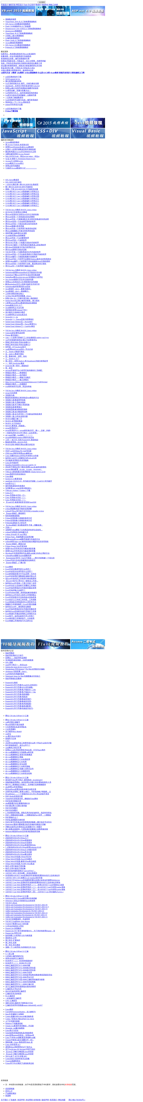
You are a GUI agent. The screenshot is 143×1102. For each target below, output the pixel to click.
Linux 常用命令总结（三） (15, 495)
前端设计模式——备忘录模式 (17, 380)
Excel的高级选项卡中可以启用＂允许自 (20, 574)
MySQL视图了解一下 (13, 419)
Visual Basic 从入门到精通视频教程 (19, 33)
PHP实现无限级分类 (13, 801)
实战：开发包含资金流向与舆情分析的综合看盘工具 (21, 63)
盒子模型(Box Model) (13, 731)
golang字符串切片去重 (14, 104)
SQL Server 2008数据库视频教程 (17, 24)
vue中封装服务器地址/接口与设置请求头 (21, 340)
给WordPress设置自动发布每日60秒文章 (20, 789)
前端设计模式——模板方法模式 (17, 377)
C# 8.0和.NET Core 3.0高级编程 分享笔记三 (22, 199)
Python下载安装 (11, 111)
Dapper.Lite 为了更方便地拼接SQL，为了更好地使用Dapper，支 (30, 931)
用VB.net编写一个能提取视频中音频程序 (21, 257)
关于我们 (4, 1100)
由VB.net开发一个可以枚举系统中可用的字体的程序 (25, 254)
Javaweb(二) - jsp (11, 317)
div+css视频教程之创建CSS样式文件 (19, 769)
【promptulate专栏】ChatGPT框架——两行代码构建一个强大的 (30, 558)
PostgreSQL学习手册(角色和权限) (18, 704)
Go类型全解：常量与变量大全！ (18, 90)
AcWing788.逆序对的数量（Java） (18, 296)
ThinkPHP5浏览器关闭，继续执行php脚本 (21, 799)
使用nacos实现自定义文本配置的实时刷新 (21, 282)
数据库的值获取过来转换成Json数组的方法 (22, 398)
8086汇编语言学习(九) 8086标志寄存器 (20, 968)
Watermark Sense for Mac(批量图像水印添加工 (22, 676)
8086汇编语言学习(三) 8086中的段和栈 (20, 982)
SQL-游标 (9, 662)
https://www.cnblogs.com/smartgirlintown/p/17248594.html (26, 382)
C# (23, 716)
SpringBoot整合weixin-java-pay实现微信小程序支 (24, 277)
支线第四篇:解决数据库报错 (16, 409)
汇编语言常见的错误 (13, 993)
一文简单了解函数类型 (14, 97)
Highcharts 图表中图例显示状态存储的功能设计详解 (25, 824)
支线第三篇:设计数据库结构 (16, 412)
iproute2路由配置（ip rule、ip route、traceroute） (23, 469)
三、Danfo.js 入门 (12, 359)
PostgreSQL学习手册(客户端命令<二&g (20, 690)
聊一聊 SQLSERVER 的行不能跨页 (19, 187)
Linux (29, 210)
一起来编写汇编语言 (13, 998)
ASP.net (19, 716)
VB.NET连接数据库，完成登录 (17, 919)
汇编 (26, 716)
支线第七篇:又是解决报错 (15, 402)
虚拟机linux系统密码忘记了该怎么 (18, 1047)
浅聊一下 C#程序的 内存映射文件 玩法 (20, 947)
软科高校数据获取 (12, 516)
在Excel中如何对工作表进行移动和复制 (20, 578)
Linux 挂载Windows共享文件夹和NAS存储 (21, 456)
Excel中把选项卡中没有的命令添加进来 (20, 597)
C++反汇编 (9, 954)
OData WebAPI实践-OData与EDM (18, 857)
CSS (11, 716)
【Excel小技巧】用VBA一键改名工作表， (21, 581)
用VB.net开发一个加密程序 (16, 240)
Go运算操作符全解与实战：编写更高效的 (21, 100)
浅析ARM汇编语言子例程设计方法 (19, 1003)
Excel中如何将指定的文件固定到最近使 (20, 609)
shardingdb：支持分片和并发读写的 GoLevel (22, 86)
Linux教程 (9, 1009)
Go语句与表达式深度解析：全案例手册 (20, 95)
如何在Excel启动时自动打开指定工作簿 (20, 611)
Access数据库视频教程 (14, 43)
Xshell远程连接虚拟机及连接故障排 (19, 1033)
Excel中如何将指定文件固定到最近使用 (20, 588)
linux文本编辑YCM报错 (14, 1014)
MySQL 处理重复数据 (13, 421)
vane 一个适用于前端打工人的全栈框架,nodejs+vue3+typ (27, 337)
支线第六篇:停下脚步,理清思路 (17, 405)
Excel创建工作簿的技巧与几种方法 (19, 621)
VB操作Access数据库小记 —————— (21, 168)
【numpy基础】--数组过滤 (15, 544)
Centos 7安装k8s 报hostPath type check (19, 1019)
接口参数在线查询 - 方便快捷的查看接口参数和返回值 (26, 829)
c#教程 (13, 73)
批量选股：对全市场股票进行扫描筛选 (16, 56)
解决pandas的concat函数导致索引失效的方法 (22, 539)
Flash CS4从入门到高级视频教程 (18, 40)
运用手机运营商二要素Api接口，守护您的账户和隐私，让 (28, 792)
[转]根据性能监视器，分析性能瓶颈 (19, 660)
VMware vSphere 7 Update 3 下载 (17, 490)
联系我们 (53, 1100)
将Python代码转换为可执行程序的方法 (20, 247)
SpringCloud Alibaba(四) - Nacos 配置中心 (21, 324)
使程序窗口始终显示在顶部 (16, 233)
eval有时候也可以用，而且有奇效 (18, 386)
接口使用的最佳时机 (13, 81)
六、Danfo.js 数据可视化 (14, 352)
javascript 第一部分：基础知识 (17, 366)
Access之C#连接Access (14, 161)
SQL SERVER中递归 (13, 182)
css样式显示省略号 (12, 722)
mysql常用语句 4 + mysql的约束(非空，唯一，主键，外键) (27, 430)
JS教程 (18, 210)
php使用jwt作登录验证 (14, 787)
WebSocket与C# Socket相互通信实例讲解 (21, 898)
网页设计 (19, 5)
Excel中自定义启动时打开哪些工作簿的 (20, 585)
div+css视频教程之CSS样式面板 (17, 766)
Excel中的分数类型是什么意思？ (18, 569)
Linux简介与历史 (12, 1030)
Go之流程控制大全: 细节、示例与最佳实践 (22, 83)
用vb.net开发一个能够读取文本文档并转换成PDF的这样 (27, 219)
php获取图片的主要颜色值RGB (17, 803)
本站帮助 (29, 1100)
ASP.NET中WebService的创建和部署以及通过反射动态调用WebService (32, 880)
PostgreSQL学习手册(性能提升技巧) (19, 708)
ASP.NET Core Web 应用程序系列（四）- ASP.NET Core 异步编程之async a (34, 892)
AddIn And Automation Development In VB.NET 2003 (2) (26, 913)
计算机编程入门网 (77, 73)
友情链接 (37, 1100)
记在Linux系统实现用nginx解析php (18, 453)
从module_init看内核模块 (14, 1028)
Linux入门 (9, 493)
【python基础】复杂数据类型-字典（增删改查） (24, 525)
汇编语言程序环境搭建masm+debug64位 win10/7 (24, 1005)
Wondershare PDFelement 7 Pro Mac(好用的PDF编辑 (25, 669)
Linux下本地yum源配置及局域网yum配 (20, 1037)
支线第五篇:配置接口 (13, 407)
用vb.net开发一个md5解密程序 (17, 238)
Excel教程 (9, 567)
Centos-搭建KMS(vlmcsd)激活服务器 (19, 1016)
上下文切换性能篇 (12, 1021)
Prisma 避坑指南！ (12, 335)
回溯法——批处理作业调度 (16, 658)
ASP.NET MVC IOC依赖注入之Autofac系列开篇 (23, 878)
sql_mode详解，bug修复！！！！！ (19, 435)
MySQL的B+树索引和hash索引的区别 (20, 444)
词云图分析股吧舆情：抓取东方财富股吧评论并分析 (21, 66)
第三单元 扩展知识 (12, 940)
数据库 (38, 5)
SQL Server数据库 (12, 180)
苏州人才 (9, 1091)
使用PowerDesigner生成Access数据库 (19, 147)
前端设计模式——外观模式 (16, 384)
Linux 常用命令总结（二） (15, 497)
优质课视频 (9, 1089)
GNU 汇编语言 (11, 1001)
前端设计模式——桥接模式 (16, 373)
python (34, 210)
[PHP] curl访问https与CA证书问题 (18, 451)
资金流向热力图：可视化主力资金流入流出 (18, 68)
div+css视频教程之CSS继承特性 (17, 771)
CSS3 (7, 741)
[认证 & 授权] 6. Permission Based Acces (20, 159)
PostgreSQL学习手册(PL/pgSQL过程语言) (21, 685)
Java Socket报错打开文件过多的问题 (19, 279)
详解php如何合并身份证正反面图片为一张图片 (23, 827)
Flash (25, 5)
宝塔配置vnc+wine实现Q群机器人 (18, 488)
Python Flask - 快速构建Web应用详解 (19, 537)
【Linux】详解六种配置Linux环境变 (19, 1052)
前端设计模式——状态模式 (16, 375)
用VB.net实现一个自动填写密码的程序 (20, 221)
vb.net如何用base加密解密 (15, 235)
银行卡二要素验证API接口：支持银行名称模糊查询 (25, 785)
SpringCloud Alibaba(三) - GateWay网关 (20, 326)
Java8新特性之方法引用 (14, 308)
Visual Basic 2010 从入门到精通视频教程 (21, 22)
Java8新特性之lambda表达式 (16, 315)
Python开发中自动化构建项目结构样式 (20, 560)
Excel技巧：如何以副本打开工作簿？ (19, 616)
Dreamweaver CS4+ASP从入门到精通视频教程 (23, 29)
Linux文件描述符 (12, 463)
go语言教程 (9, 77)
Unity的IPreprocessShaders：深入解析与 (20, 1012)
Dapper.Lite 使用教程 (13, 928)
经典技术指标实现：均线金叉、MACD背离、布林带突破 (23, 61)
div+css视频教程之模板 (14, 757)
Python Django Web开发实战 (16, 546)
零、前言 (9, 368)
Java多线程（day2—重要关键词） (18, 289)
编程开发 (12, 5)
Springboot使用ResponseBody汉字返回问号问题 (23, 272)
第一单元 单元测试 (12, 945)
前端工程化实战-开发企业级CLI (17, 342)
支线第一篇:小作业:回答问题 (16, 416)
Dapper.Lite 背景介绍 (13, 933)
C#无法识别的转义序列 (14, 926)
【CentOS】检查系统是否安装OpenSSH (20, 502)
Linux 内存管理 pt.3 (12, 1045)
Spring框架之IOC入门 (13, 305)
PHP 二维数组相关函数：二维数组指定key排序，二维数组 (28, 815)
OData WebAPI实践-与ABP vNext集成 (19, 864)
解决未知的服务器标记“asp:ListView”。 (20, 871)
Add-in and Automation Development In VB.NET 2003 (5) (26, 909)
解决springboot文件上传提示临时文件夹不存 (22, 284)
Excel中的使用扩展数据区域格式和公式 (20, 576)
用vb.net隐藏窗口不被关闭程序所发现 (20, 231)
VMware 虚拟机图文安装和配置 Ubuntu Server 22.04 (25, 472)
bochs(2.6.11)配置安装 (13, 479)
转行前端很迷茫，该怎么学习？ (17, 745)
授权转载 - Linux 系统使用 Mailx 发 (19, 1042)
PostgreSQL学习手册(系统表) (16, 697)
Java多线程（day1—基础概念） (17, 291)
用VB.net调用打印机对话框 (16, 250)
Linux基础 (9, 476)
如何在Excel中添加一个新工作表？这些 (20, 583)
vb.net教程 (54, 73)
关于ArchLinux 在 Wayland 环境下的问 (20, 1049)
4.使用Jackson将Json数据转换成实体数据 (21, 303)
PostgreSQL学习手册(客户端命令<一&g (20, 692)
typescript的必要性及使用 (15, 333)
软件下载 (17, 77)
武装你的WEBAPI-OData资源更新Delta (20, 845)
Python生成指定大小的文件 (15, 523)
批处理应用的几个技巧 (14, 655)
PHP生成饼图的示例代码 (15, 820)
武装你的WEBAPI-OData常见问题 (18, 852)
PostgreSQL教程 (11, 683)
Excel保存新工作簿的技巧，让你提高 (19, 618)
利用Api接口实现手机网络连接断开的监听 (21, 88)
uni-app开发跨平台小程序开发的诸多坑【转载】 (24, 370)
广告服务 (12, 1100)
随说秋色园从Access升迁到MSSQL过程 (20, 152)
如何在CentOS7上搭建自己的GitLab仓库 (21, 458)
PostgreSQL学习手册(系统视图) (17, 694)
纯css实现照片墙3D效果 (14, 724)
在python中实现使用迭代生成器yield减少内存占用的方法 (27, 553)
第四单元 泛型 (11, 938)
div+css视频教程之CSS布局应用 (17, 759)
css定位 (8, 734)
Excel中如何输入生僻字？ (15, 590)
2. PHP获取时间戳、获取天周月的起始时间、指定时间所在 (28, 813)
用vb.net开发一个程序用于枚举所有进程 (21, 228)
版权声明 (45, 1100)
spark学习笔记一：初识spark (16, 665)
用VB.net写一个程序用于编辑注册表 (19, 266)
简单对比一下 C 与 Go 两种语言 (17, 102)
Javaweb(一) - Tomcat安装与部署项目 (19, 319)
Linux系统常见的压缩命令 (15, 474)
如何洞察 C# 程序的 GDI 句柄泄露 (18, 935)
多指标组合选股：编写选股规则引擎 (15, 59)
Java (13, 210)
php (14, 716)
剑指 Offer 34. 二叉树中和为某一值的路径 (21, 298)
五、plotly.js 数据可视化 (14, 354)
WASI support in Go (12, 79)
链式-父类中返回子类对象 (15, 866)
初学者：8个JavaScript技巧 (15, 347)
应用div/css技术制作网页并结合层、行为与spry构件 (25, 750)
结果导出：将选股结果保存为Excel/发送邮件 (18, 54)
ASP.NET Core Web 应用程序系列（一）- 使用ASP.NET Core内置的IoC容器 (34, 885)
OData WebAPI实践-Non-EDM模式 (18, 859)
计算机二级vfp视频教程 (14, 36)
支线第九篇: (10, 395)
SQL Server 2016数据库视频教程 (17, 45)
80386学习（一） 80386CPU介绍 (18, 963)
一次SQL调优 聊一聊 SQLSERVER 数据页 (21, 184)
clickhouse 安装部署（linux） (16, 671)
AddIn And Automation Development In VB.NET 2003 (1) (26, 917)
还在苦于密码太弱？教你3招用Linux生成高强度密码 (25, 467)
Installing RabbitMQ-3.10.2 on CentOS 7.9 (20, 465)
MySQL (24, 210)
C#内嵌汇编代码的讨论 (14, 956)
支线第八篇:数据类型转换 (15, 400)
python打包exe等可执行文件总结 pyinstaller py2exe (24, 511)
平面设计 (4, 5)
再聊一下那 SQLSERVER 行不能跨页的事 (21, 189)
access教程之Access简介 (14, 163)
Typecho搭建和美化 (12, 1061)
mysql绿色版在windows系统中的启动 (19, 437)
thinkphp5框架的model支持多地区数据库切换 (22, 831)
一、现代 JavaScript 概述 (14, 363)
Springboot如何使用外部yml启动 (17, 286)
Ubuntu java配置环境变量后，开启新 (19, 1026)
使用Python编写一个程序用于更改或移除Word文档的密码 (27, 261)
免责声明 (21, 1100)
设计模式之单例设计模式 (15, 312)
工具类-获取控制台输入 (14, 294)
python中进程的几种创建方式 (16, 532)
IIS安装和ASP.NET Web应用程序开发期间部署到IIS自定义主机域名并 (32, 875)
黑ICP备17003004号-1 (76, 1100)
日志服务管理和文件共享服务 (17, 460)
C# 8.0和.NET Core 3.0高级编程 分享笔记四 (22, 196)
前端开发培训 (64, 73)
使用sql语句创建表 (12, 166)
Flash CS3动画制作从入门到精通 (18, 26)
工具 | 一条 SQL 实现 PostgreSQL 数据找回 (21, 440)
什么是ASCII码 (44, 73)
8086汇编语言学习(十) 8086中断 (17, 965)
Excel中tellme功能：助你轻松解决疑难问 (21, 592)
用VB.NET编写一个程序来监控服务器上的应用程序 (25, 245)
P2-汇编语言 (10, 996)
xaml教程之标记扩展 (13, 748)
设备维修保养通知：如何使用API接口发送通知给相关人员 (28, 782)
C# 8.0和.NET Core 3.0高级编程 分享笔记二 (22, 203)
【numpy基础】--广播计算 (15, 563)
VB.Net (8, 210)
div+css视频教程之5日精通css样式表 (19, 752)
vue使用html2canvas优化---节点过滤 (19, 349)
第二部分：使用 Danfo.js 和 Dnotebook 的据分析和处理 (26, 361)
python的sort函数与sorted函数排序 (18, 556)
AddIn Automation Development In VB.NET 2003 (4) (24, 911)
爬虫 (7, 716)
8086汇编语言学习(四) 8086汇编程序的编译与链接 (24, 979)
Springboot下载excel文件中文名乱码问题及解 (22, 275)
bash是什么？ (10, 483)
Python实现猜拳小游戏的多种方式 (18, 518)
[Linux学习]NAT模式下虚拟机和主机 (19, 1063)
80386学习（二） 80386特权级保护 (19, 961)
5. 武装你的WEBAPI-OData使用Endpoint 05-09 (23, 847)
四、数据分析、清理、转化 (16, 356)
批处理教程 (9, 653)
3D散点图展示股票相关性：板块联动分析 (17, 70)
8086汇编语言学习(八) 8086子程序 (18, 972)
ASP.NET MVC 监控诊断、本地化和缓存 (21, 873)
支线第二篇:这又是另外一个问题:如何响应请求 (23, 414)
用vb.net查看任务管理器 (14, 226)
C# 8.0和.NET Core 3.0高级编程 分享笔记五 (22, 194)
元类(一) (8, 527)
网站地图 (61, 1100)
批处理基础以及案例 (13, 678)
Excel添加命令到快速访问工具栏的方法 (20, 602)
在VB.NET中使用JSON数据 (16, 212)
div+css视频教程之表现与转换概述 (18, 755)
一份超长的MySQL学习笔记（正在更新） (21, 433)
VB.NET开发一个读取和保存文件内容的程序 (23, 252)
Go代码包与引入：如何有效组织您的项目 (21, 93)
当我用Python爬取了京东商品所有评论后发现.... (24, 530)
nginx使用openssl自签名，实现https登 (19, 1035)
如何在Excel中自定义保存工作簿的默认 (20, 595)
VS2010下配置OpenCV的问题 (16, 924)
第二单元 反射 (11, 942)
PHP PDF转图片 (11, 808)
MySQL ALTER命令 (13, 423)
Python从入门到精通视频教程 (16, 47)
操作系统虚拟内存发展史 (15, 486)
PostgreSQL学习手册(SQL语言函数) (19, 687)
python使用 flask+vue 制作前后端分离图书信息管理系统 (26, 541)
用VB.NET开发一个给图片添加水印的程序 (22, 242)
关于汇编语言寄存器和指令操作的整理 (20, 986)
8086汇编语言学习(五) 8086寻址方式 (19, 977)
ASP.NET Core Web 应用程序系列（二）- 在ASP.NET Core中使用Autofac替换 (35, 887)
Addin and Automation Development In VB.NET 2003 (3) (26, 915)
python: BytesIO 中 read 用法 (16, 534)
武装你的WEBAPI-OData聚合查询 (18, 854)
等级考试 (44, 5)
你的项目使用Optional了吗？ (16, 310)
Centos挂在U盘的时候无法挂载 (17, 1059)
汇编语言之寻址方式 (13, 989)
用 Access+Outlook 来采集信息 (17, 145)
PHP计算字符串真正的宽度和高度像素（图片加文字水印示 (28, 822)
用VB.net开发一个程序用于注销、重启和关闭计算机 (25, 264)
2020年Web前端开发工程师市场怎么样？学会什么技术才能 (28, 743)
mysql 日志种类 (11, 393)
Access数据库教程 (12, 142)
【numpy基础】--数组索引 (15, 513)
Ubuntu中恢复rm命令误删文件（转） (19, 1040)
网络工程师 (53, 5)
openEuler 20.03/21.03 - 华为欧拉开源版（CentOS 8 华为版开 (28, 481)
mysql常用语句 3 (11, 428)
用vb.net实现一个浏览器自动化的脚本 (20, 217)
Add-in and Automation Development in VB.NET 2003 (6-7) (27, 907)
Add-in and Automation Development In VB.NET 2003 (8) (26, 905)
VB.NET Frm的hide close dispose (17, 921)
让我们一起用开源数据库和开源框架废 (20, 149)
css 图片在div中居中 (13, 736)
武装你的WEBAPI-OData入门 (16, 838)
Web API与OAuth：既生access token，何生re (22, 156)
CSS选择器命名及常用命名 (15, 727)
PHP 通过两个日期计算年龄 (16, 806)
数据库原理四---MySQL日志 (16, 442)
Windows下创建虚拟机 (14, 1023)
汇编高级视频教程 (12, 38)
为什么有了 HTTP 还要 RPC (16, 1056)
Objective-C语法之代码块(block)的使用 (20, 901)
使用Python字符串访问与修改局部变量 (20, 548)
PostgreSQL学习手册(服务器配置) (18, 706)
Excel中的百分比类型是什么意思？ (19, 571)
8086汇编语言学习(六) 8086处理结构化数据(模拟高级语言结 (28, 975)
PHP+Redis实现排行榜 (14, 796)
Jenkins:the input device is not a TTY (18, 667)
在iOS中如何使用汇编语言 (15, 991)
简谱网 (8, 1096)
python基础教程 (31, 73)
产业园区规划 (10, 1093)
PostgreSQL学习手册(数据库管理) (18, 701)
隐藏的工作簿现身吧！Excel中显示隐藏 (20, 604)
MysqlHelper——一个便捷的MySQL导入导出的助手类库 (27, 794)
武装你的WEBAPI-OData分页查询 (18, 843)
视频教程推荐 (10, 19)
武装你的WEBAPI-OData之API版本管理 (21, 850)
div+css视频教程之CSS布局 (15, 762)
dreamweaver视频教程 (13, 31)
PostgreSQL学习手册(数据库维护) (18, 699)
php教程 (20, 73)
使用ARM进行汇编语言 (14, 958)
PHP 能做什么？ (11, 817)
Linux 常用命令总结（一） (15, 500)
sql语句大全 (5, 73)
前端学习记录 (10, 739)
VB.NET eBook (11, 903)
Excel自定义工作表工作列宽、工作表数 (20, 600)
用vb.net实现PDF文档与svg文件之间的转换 (22, 214)
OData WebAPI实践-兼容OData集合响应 (20, 861)
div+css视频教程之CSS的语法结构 (18, 773)
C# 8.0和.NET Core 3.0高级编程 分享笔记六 (22, 191)
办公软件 (31, 5)
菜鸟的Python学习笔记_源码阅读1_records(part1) (24, 780)
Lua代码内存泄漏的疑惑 (14, 674)
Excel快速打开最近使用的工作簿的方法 (20, 614)
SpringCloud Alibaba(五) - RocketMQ (19, 322)
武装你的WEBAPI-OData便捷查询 (18, 840)
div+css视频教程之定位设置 (16, 764)
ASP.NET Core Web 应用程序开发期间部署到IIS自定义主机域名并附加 (32, 882)
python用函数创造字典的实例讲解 (18, 509)
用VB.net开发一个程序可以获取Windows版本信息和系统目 (28, 259)
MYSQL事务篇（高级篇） (15, 426)
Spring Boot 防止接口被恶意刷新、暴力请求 (22, 301)
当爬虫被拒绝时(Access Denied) (17, 154)
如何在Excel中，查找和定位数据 (18, 607)
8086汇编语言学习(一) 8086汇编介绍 (19, 984)
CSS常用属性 (10, 729)
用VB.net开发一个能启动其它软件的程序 (21, 224)
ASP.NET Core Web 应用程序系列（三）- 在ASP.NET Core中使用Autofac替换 (35, 889)
